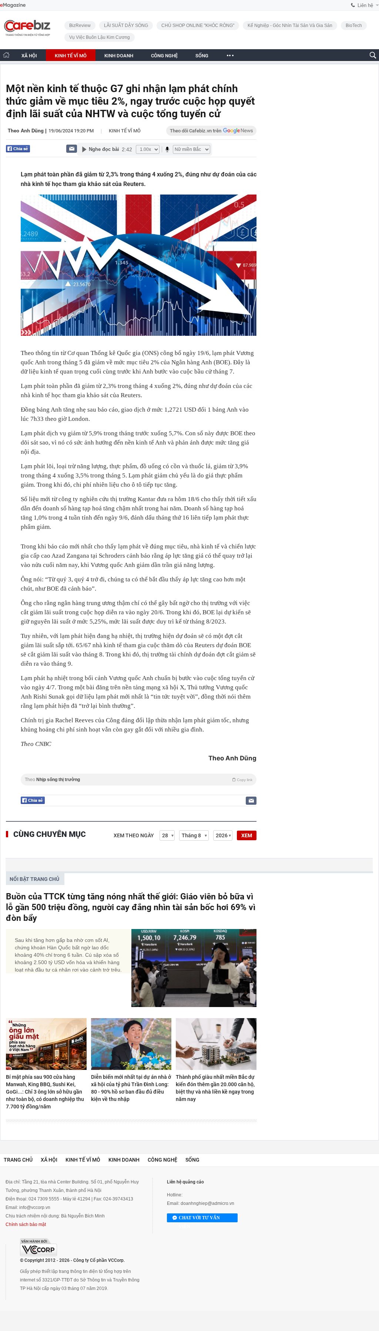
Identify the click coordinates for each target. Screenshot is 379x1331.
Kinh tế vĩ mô (125, 131)
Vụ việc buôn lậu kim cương (99, 37)
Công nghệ (162, 1160)
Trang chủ (18, 1160)
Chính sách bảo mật (26, 1224)
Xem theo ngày (134, 835)
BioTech (354, 25)
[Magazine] (13, 5)
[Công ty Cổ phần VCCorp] (38, 1247)
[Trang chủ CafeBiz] (6, 55)
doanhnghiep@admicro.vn (207, 1203)
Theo (138, 779)
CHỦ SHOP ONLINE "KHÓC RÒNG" (197, 25)
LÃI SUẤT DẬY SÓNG (126, 25)
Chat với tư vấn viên (199, 1218)
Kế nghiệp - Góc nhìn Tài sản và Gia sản (290, 25)
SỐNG (201, 55)
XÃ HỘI (29, 55)
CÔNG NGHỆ (164, 55)
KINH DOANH (118, 55)
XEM (246, 835)
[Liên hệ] (71, 148)
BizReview (80, 25)
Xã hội (49, 1160)
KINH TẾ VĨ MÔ (71, 55)
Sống (192, 1160)
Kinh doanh (124, 1160)
